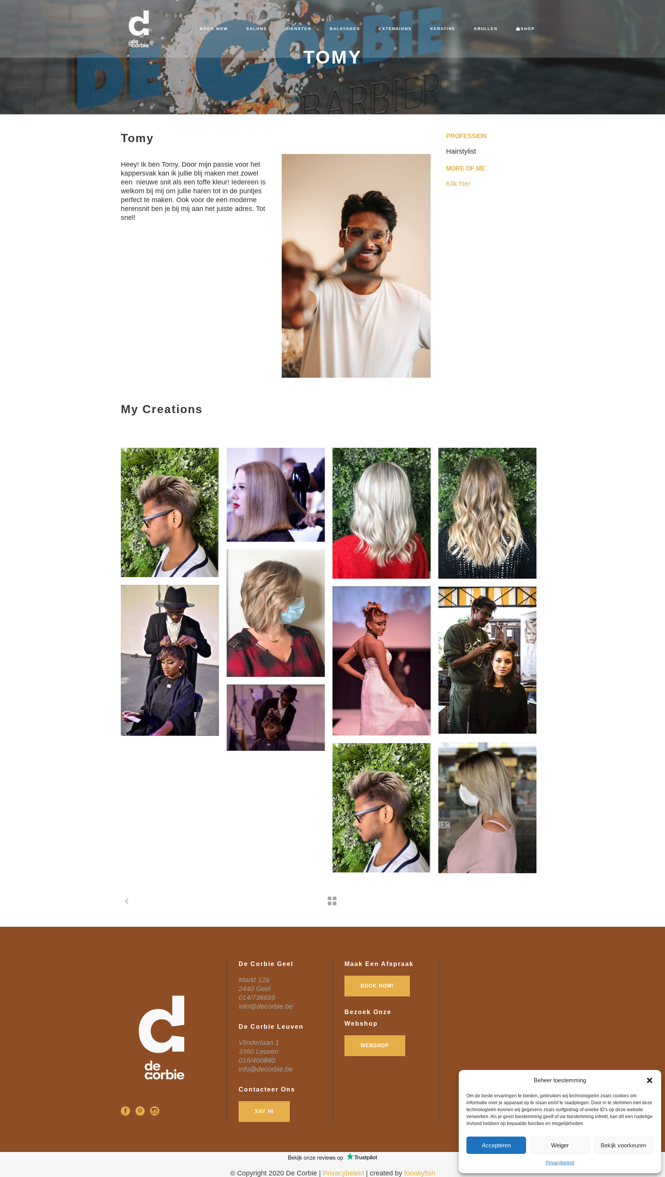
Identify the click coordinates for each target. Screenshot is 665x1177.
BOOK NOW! (377, 986)
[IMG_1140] (276, 495)
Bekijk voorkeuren (623, 1145)
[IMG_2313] (487, 513)
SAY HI (264, 1111)
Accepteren (496, 1145)
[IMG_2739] (381, 661)
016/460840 (257, 1060)
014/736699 (257, 997)
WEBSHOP (375, 1045)
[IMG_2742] (487, 807)
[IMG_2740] (487, 660)
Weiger (560, 1145)
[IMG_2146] (381, 513)
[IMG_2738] (170, 660)
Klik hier (458, 184)
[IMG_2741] (276, 718)
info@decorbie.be (266, 1006)
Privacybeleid (560, 1162)
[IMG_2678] (276, 613)
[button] (649, 1080)
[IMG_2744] (170, 512)
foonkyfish (419, 1173)
